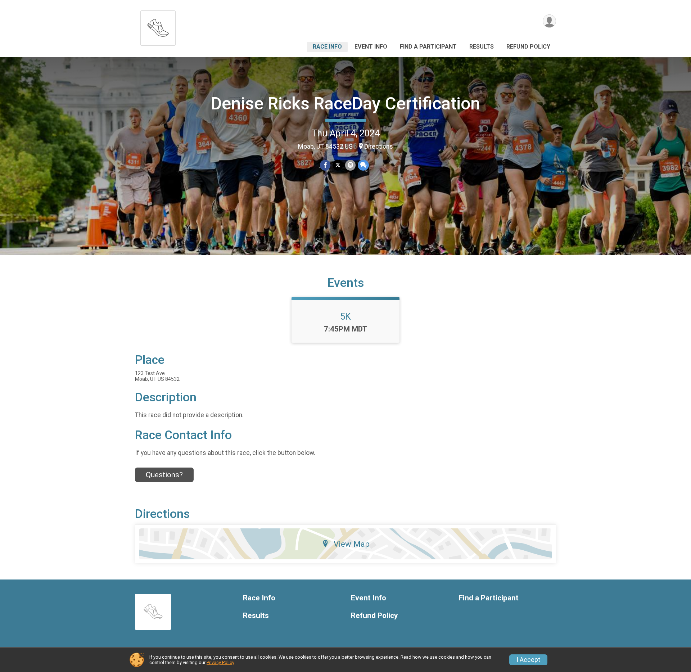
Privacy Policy (220, 662)
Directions (378, 146)
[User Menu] (549, 21)
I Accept (528, 659)
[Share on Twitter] (338, 165)
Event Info (370, 46)
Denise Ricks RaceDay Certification (345, 103)
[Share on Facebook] (325, 165)
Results (481, 46)
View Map (352, 544)
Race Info (327, 46)
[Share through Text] (363, 165)
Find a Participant (428, 46)
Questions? (164, 474)
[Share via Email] (350, 165)
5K (345, 316)
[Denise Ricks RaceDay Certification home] (158, 26)
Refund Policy (528, 46)
